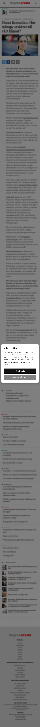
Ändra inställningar (20, 377)
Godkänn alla (20, 371)
